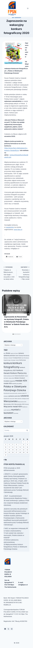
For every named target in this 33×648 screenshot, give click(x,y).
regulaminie (10, 227)
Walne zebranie (18, 398)
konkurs (8, 363)
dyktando (21, 353)
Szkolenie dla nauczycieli (9, 398)
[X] (8, 628)
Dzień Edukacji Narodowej (22, 355)
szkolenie (24, 396)
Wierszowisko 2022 (9, 404)
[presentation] (16, 304)
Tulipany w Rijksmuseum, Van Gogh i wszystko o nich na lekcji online (9, 273)
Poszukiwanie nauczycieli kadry (10, 393)
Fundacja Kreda (17, 357)
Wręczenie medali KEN (13, 407)
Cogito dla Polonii (14, 353)
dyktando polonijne (9, 355)
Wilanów (27, 404)
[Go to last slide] (4, 313)
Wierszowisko (11, 401)
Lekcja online (11, 378)
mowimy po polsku (17, 383)
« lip (5, 459)
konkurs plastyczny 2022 (9, 375)
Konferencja (22, 360)
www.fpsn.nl (18, 229)
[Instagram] (11, 628)
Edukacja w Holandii (8, 357)
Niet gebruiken (16, 17)
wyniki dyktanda (7, 410)
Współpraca (24, 406)
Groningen (13, 360)
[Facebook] (5, 628)
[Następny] (28, 313)
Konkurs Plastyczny (18, 373)
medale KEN (21, 380)
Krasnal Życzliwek (19, 375)
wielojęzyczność (25, 398)
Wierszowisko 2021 (22, 401)
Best (5, 353)
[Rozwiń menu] (27, 8)
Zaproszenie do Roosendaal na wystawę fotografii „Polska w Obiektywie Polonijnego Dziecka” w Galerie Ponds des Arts (16, 322)
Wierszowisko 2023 (19, 404)
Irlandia (17, 360)
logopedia (12, 381)
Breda (8, 353)
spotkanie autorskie (14, 396)
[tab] (13, 334)
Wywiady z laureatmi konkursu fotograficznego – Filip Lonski (24, 273)
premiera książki (21, 393)
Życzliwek (16, 413)
